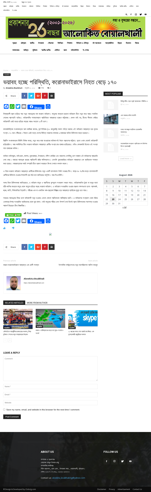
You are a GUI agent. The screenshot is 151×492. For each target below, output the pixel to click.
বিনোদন (88, 6)
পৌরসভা (31, 6)
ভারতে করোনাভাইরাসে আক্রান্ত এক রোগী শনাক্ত (21, 265)
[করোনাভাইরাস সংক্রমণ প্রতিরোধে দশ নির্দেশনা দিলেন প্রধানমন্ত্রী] (111, 147)
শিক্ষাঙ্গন (45, 6)
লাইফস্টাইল (6, 10)
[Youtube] (145, 14)
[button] (126, 14)
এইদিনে (131, 6)
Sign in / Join (26, 2)
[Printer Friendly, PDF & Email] (13, 215)
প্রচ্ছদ (5, 6)
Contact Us (137, 489)
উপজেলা (24, 6)
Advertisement (124, 489)
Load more (124, 158)
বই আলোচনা (65, 6)
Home (5, 70)
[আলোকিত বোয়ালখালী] (75, 28)
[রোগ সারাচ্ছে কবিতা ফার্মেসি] (111, 119)
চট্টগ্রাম (11, 6)
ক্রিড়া (82, 6)
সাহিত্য (108, 6)
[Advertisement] (75, 61)
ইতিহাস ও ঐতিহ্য (54, 6)
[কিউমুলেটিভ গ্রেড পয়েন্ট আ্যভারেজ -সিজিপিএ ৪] (111, 105)
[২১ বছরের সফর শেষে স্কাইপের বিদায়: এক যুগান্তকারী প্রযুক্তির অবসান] (83, 319)
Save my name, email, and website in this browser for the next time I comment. (43, 409)
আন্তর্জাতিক (74, 6)
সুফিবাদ (115, 6)
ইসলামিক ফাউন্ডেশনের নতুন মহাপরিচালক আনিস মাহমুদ (78, 265)
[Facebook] (131, 14)
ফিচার (94, 6)
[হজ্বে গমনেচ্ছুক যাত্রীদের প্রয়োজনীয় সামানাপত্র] (111, 133)
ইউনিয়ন (38, 6)
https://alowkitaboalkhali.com (34, 283)
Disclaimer (101, 489)
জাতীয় (17, 6)
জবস (137, 6)
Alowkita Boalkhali (14, 88)
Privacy (112, 489)
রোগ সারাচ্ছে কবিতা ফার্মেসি (128, 115)
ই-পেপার (14, 10)
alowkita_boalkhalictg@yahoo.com (68, 477)
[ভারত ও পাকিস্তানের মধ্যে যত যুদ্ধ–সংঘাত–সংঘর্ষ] (50, 318)
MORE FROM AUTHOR (37, 303)
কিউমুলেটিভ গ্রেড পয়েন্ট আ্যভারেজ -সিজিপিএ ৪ (134, 101)
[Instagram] (136, 14)
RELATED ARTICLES (14, 303)
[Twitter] (140, 14)
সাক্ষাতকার (101, 6)
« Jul (124, 207)
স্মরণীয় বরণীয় (123, 6)
